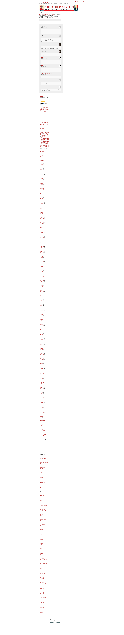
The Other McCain (44, 2)
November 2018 (42, 280)
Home (72, 1)
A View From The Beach (43, 420)
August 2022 (41, 223)
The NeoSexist (42, 592)
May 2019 (41, 272)
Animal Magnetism (42, 421)
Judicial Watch (42, 534)
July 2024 (41, 194)
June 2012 (41, 377)
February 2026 (42, 170)
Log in (51, 627)
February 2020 (42, 261)
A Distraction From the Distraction (44, 124)
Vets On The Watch (42, 606)
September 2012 (42, 373)
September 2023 (42, 207)
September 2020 (42, 252)
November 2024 (42, 189)
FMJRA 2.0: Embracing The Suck (44, 107)
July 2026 (41, 164)
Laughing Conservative (43, 538)
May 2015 (41, 333)
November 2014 (42, 340)
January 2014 (41, 353)
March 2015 (41, 335)
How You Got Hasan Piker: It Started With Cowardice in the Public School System (44, 109)
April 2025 (41, 183)
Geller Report (41, 155)
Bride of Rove (41, 468)
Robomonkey (41, 572)
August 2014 (41, 344)
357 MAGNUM (41, 96)
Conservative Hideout (42, 509)
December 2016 (42, 309)
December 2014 (42, 339)
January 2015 (41, 338)
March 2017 (41, 305)
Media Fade (41, 543)
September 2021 (42, 237)
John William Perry (42, 533)
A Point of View (42, 495)
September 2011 (42, 388)
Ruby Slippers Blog (42, 573)
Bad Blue (41, 499)
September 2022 (42, 222)
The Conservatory (42, 483)
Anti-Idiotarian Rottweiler (43, 458)
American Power (42, 457)
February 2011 (42, 397)
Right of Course (42, 569)
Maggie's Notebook (42, 426)
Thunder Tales (42, 601)
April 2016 (41, 319)
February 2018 (42, 291)
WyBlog (41, 611)
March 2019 (41, 275)
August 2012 (41, 374)
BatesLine (41, 463)
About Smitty (83, 1)
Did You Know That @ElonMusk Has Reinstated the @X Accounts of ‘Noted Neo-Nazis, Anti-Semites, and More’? (44, 118)
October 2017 (41, 296)
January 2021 (41, 247)
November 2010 (42, 401)
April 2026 (41, 168)
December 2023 (42, 203)
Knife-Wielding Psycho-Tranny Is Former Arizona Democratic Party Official (44, 143)
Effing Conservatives (42, 520)
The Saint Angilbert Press (43, 597)
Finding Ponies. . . (42, 525)
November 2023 (42, 204)
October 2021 (41, 236)
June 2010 (41, 407)
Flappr (41, 425)
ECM (42, 57)
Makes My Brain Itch (42, 539)
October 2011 (41, 387)
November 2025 (42, 174)
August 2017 (41, 299)
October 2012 (41, 372)
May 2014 (41, 348)
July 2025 (41, 179)
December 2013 (42, 354)
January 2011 (41, 398)
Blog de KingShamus (42, 467)
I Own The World (42, 473)
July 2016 (41, 315)
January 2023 (41, 217)
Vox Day (41, 488)
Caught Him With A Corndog (43, 505)
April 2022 (41, 228)
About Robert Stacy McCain (77, 1)
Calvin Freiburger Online (43, 501)
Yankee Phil (41, 612)
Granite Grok (41, 529)
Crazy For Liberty (42, 514)
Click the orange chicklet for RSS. (44, 128)
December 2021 (42, 233)
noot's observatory (42, 549)
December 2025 (42, 173)
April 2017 (41, 304)
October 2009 (41, 416)
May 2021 (41, 242)
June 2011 (41, 392)
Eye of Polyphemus (42, 524)
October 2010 (41, 402)
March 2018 (41, 290)
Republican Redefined (42, 564)
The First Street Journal (43, 434)
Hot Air (41, 156)
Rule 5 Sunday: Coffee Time (43, 125)
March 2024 (41, 199)
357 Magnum (41, 419)
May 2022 (41, 227)
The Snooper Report (42, 598)
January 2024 (41, 202)
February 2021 (42, 246)
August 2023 (41, 208)
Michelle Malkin (42, 160)
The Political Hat (42, 435)
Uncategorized (45, 19)
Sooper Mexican (42, 582)
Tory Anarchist (42, 603)
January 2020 (41, 262)
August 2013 (41, 359)
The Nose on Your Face (43, 593)
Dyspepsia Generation (43, 519)
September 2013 (42, 358)
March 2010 (41, 411)
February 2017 (42, 306)
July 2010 (41, 406)
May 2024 (41, 197)
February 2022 (42, 231)
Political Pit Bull (42, 558)
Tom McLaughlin (42, 602)
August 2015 (41, 329)
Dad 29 (41, 515)
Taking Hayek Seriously (43, 583)
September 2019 (42, 267)
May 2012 (41, 378)
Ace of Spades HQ (42, 151)
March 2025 (41, 184)
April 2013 (41, 364)
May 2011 (41, 393)
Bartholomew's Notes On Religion (44, 462)
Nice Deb (41, 548)
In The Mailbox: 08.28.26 (43, 111)
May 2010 (41, 408)
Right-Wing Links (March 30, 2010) (46, 73)
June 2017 (41, 301)
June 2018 (41, 286)
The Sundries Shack (42, 486)
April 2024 (41, 198)
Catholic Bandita (42, 504)
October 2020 (41, 251)
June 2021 (41, 241)
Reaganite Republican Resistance (44, 559)
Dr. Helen (41, 472)
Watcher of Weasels (42, 607)
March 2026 (41, 169)
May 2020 (41, 257)
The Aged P (41, 587)
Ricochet (41, 568)
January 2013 (41, 368)
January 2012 (41, 383)
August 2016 (41, 314)
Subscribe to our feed (53, 621)
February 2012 (42, 382)
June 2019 (41, 271)
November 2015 (42, 325)
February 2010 (42, 412)
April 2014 (41, 349)
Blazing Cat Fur (42, 500)
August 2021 (41, 238)
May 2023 (41, 212)
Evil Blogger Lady (42, 424)
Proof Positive (41, 429)
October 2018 (41, 281)
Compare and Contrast (44, 12)
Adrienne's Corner (42, 496)
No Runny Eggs (42, 477)
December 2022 (42, 218)
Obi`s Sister (41, 478)
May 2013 (41, 363)
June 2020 (41, 256)
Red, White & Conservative (43, 563)
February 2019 (42, 276)
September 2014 (42, 343)
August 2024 (41, 193)
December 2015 (42, 324)
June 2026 (41, 165)
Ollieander (41, 553)
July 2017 (41, 300)
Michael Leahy (42, 544)
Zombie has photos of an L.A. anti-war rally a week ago (46, 14)
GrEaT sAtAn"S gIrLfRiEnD (43, 530)
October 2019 (41, 266)
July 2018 (41, 285)
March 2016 (41, 320)
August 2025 (41, 178)
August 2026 (41, 163)
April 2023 (41, 213)
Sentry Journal (42, 577)
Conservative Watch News (43, 510)
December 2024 (42, 188)
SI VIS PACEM (42, 578)
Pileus (41, 554)
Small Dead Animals (42, 482)
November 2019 (42, 265)
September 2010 (42, 403)
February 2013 (42, 367)
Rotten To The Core (42, 430)
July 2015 (41, 330)
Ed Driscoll (41, 152)
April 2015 (41, 334)
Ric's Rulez (41, 567)
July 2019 (41, 270)
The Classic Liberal (42, 588)
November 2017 (42, 295)
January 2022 (41, 232)
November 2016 (42, 310)
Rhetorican (41, 481)
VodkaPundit (41, 487)
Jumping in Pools (42, 535)
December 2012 (42, 369)
